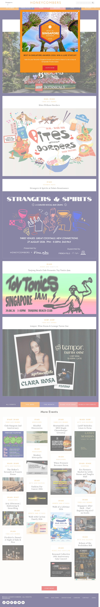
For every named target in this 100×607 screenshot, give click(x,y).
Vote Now (50, 68)
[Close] (78, 11)
